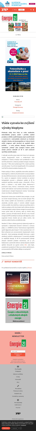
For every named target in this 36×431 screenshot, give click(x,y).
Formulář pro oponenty (18, 396)
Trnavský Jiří (18, 101)
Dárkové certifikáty (18, 374)
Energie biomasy (18, 107)
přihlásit (29, 267)
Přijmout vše (6, 428)
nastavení (23, 425)
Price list (18, 407)
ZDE (25, 245)
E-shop (18, 377)
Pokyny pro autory (18, 391)
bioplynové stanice (18, 113)
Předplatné (18, 371)
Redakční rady (18, 393)
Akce (18, 382)
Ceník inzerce (18, 405)
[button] (18, 354)
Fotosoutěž (18, 379)
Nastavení (15, 428)
